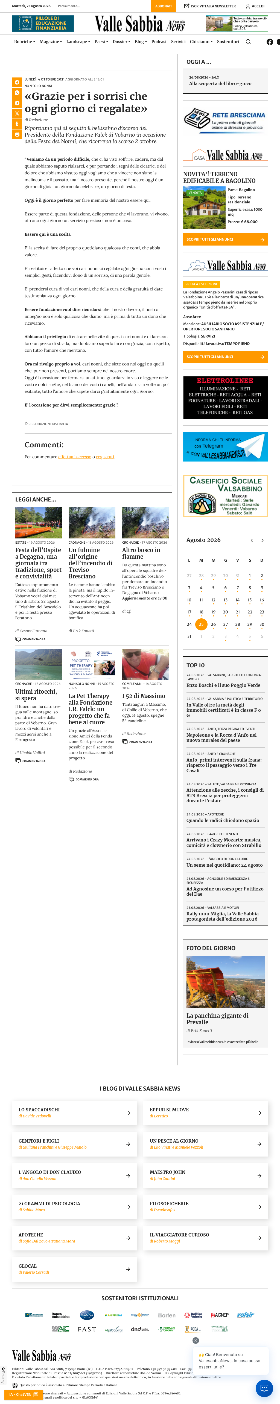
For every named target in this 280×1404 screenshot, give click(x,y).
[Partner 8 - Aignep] (220, 1315)
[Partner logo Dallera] (193, 1315)
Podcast (159, 41)
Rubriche (23, 41)
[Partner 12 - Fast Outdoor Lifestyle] (87, 1329)
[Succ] (262, 540)
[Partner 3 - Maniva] (87, 1315)
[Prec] (251, 540)
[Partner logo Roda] (193, 1329)
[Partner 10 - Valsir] (246, 1315)
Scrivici (178, 41)
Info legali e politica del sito (57, 1397)
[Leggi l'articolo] (38, 522)
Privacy (3, 1377)
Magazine (49, 41)
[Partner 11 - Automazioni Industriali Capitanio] (60, 1329)
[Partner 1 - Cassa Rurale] (34, 1315)
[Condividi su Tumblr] (17, 124)
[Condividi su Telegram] (17, 103)
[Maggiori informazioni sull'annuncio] (204, 207)
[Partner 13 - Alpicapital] (113, 1329)
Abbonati (163, 6)
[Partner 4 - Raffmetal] (113, 1315)
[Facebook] (270, 42)
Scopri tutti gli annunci (210, 239)
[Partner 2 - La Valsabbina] (60, 1315)
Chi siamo (199, 41)
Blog (139, 41)
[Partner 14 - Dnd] (140, 1329)
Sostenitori (228, 41)
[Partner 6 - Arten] (167, 1315)
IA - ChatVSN (20, 1394)
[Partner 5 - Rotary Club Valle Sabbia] (140, 1315)
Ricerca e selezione (201, 284)
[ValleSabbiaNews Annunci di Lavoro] (225, 269)
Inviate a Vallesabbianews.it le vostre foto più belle (222, 1042)
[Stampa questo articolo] (17, 134)
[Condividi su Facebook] (17, 82)
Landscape (76, 41)
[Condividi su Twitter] (17, 114)
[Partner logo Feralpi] (167, 1329)
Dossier (120, 41)
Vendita (195, 193)
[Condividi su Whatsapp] (17, 93)
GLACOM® (90, 1397)
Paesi (100, 41)
